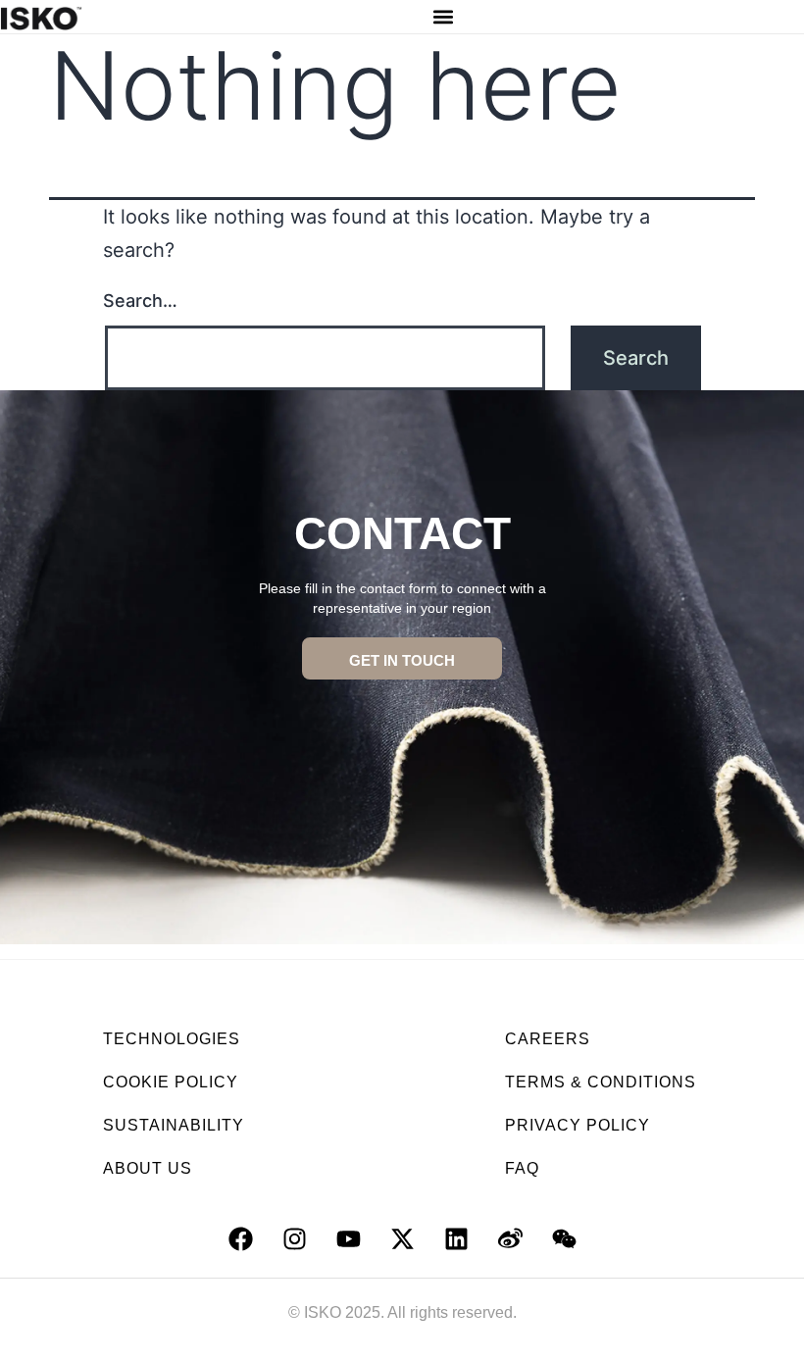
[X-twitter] (402, 1238)
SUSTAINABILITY (173, 1125)
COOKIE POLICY (170, 1082)
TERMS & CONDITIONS (600, 1082)
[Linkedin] (455, 1238)
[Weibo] (509, 1238)
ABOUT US (147, 1168)
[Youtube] (348, 1238)
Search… (140, 300)
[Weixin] (563, 1238)
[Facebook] (240, 1238)
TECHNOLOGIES (171, 1039)
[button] (443, 17)
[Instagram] (294, 1238)
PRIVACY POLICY (577, 1125)
